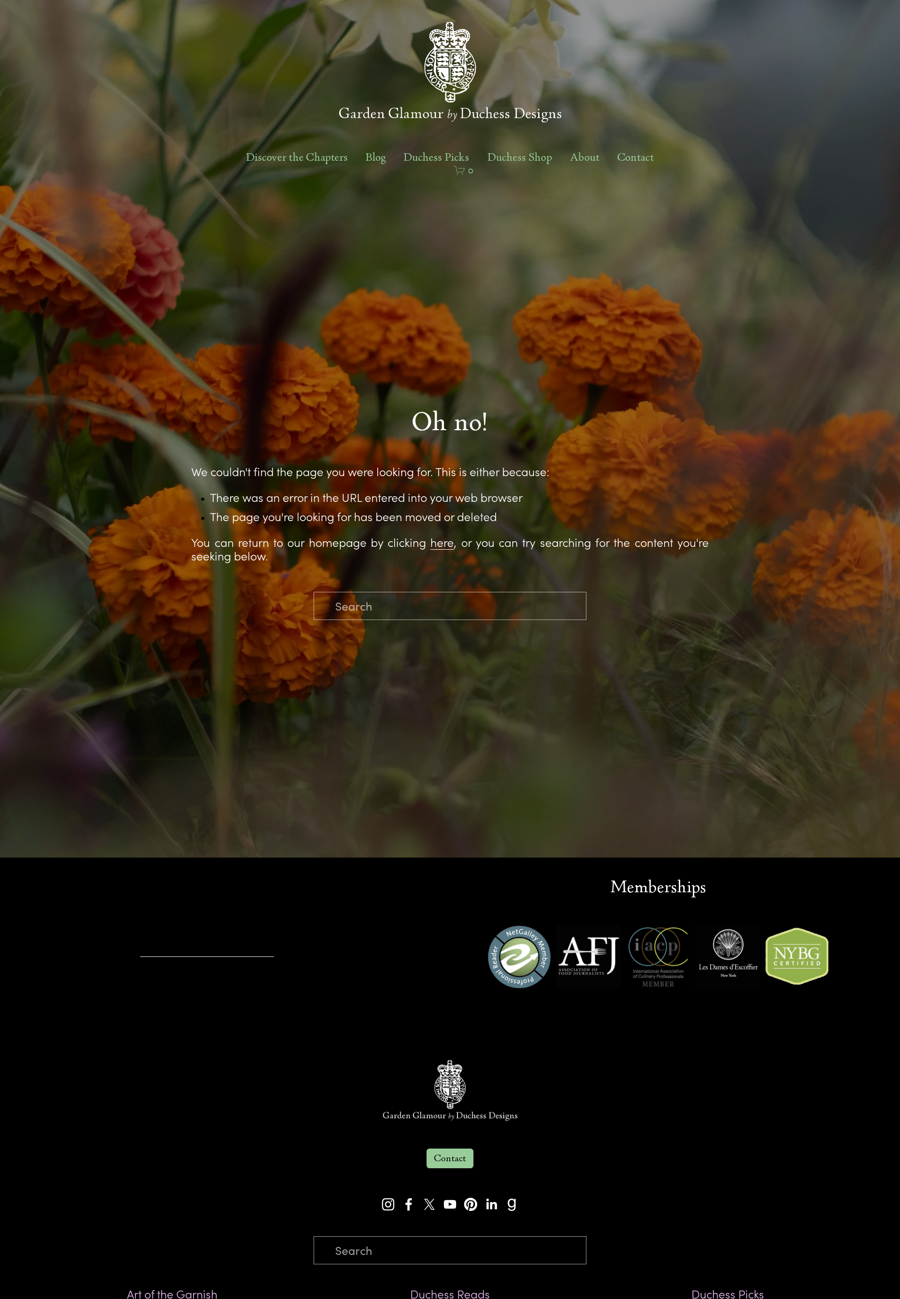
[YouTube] (450, 1204)
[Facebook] (408, 1204)
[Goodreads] (511, 1204)
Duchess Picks (436, 157)
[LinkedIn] (491, 1204)
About (585, 157)
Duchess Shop (520, 157)
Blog (376, 157)
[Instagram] (388, 1204)
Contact (635, 157)
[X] (429, 1204)
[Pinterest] (470, 1204)
